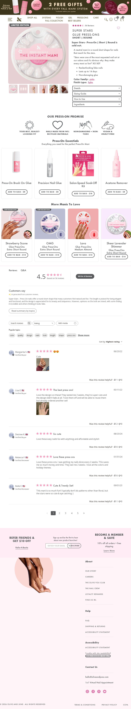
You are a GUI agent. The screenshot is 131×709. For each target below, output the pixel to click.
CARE (96, 17)
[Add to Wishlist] (118, 28)
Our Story (90, 571)
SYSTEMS (46, 17)
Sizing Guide (80, 93)
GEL (70, 17)
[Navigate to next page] (83, 513)
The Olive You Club (95, 583)
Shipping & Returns (95, 626)
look (45, 335)
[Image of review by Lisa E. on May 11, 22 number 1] (42, 408)
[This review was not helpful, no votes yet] (119, 379)
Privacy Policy (109, 705)
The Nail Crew (92, 588)
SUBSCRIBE (74, 546)
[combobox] (44, 323)
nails (37, 335)
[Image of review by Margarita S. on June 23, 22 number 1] (42, 364)
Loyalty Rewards (94, 594)
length (52, 335)
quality (20, 335)
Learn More (109, 550)
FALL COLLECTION (54, 20)
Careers (89, 577)
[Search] (106, 21)
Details (77, 88)
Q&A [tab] (23, 270)
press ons (71, 335)
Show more (83, 335)
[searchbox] (18, 323)
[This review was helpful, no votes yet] (115, 447)
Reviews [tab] (13, 270)
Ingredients (79, 104)
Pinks (92, 79)
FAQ (87, 621)
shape (61, 335)
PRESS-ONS (82, 17)
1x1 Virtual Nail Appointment (99, 682)
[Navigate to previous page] (47, 513)
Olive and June (15, 704)
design (29, 335)
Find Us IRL (90, 600)
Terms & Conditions (84, 705)
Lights (90, 82)
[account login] (111, 20)
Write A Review (85, 276)
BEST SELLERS (74, 20)
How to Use (79, 99)
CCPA (125, 705)
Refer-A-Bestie (21, 547)
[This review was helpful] (115, 423)
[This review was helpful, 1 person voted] (115, 379)
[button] (98, 656)
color (12, 335)
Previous (10, 90)
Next (66, 90)
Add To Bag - (18, 192)
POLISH (59, 17)
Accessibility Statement (97, 632)
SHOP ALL (32, 17)
